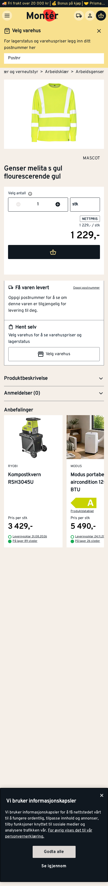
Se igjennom (54, 866)
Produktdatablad (82, 511)
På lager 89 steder (25, 541)
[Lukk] (101, 795)
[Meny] (7, 16)
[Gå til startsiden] (43, 15)
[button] (54, 378)
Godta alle (54, 851)
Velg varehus (58, 354)
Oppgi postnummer (86, 288)
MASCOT (91, 158)
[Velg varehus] (79, 16)
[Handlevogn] (101, 16)
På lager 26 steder (87, 541)
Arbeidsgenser (90, 72)
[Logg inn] (90, 16)
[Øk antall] (57, 204)
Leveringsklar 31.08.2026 (30, 537)
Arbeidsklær (57, 72)
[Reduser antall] (18, 204)
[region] (54, 835)
